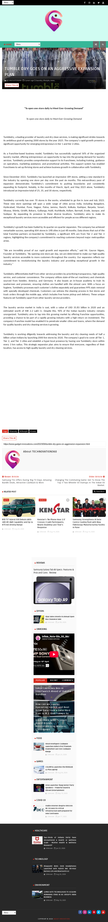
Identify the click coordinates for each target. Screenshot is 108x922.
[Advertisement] (54, 547)
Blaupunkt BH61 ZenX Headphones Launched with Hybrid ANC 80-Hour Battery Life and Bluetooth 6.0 (60, 868)
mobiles (43, 500)
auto (6, 500)
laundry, (39, 80)
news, (52, 80)
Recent (54, 680)
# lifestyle (24, 431)
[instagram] (89, 3)
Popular (40, 680)
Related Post (10, 492)
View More (100, 491)
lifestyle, (46, 80)
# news (33, 431)
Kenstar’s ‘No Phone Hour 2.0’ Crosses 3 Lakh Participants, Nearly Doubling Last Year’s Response (51, 523)
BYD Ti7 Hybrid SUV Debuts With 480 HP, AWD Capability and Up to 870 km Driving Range (17, 522)
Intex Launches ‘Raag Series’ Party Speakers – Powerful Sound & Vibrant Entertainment (59, 787)
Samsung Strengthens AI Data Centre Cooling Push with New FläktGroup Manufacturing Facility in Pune (89, 523)
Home (9, 44)
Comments (67, 680)
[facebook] (85, 3)
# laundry (13, 431)
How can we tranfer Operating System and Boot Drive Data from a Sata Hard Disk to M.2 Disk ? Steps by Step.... (53, 710)
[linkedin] (94, 3)
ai (75, 500)
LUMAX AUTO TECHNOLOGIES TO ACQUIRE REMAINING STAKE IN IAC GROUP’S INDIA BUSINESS (60, 894)
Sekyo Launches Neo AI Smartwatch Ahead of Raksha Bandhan (53, 691)
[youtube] (103, 3)
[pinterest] (94, 912)
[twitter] (99, 3)
